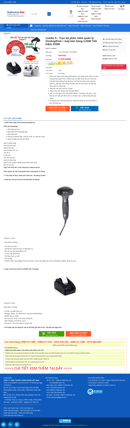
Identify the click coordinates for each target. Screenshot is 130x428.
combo (9, 327)
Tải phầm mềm (75, 2)
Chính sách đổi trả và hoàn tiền (30, 410)
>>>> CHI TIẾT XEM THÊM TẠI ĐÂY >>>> (38, 368)
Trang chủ (37, 26)
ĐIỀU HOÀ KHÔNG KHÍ (38, 30)
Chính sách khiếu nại (26, 408)
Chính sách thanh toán (11, 408)
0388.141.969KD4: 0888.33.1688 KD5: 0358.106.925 (96, 14)
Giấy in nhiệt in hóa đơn (101, 26)
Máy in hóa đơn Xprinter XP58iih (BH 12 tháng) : (22, 269)
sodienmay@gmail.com (80, 425)
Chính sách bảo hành (10, 413)
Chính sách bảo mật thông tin (13, 415)
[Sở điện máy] (16, 14)
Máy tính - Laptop (119, 2)
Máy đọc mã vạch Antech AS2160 (17, 179)
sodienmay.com (66, 425)
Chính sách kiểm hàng (26, 413)
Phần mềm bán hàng (95, 2)
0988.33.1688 (12, 2)
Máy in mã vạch (86, 26)
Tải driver (84, 2)
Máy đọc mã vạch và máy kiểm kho (55, 26)
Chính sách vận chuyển (11, 410)
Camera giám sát (108, 2)
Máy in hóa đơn (73, 26)
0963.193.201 (109, 9)
